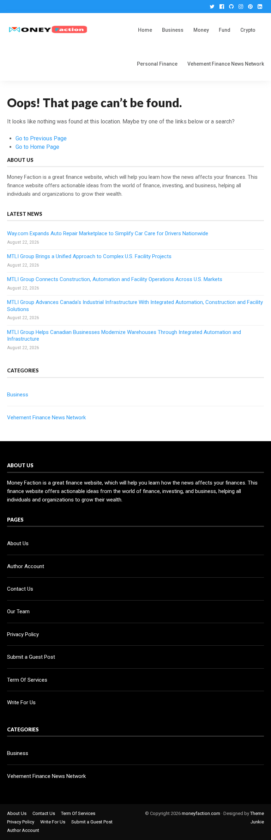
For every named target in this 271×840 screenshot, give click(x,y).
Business (172, 30)
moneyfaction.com (201, 813)
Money (201, 30)
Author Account (25, 566)
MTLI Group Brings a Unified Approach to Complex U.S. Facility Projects (89, 256)
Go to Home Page (37, 147)
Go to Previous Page (41, 138)
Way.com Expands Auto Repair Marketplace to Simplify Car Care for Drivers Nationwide (107, 233)
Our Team (18, 611)
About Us (18, 543)
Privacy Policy (23, 634)
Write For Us (21, 702)
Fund (224, 30)
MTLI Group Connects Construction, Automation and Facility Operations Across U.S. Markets (114, 279)
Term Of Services (27, 680)
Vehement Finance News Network (225, 64)
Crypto (247, 30)
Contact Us (20, 589)
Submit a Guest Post (31, 657)
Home (145, 30)
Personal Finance (157, 64)
